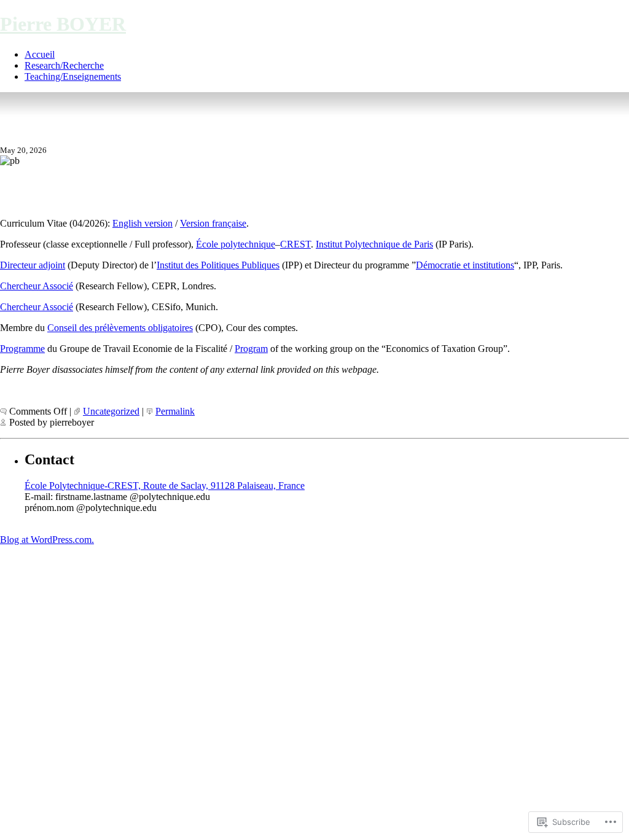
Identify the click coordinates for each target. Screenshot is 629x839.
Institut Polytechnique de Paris (374, 244)
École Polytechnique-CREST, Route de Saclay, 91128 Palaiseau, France (165, 485)
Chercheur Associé (36, 286)
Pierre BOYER (63, 24)
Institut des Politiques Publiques (218, 265)
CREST (295, 244)
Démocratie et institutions (465, 265)
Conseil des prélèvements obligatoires (120, 327)
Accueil (40, 54)
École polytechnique (235, 244)
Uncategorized (111, 411)
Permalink (175, 411)
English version (142, 223)
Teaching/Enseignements (73, 76)
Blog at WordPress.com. (47, 539)
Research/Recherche (64, 65)
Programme (22, 348)
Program (251, 348)
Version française (213, 223)
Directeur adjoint (32, 265)
